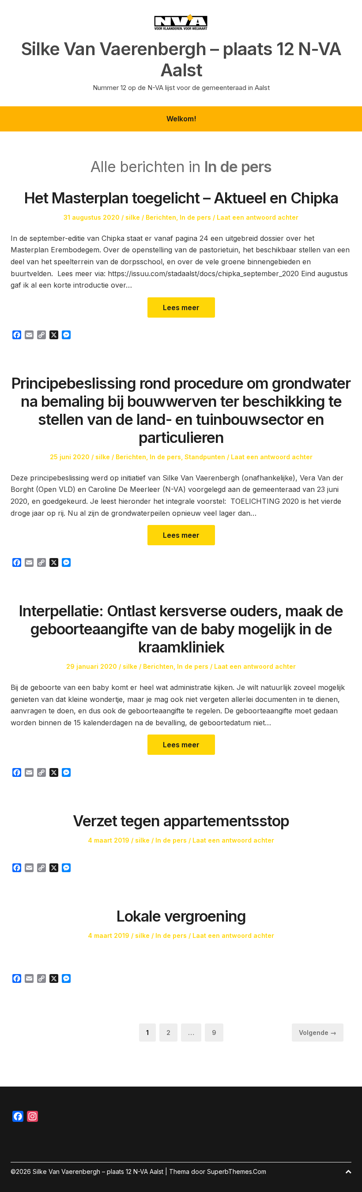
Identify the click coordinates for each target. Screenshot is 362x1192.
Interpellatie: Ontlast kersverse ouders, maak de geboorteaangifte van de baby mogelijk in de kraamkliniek (181, 629)
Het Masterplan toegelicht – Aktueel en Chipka (181, 198)
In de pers (195, 217)
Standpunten (205, 457)
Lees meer (181, 307)
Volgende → (317, 1032)
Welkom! (181, 118)
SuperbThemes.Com (236, 1171)
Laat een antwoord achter (257, 217)
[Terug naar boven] (348, 1171)
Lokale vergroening (181, 916)
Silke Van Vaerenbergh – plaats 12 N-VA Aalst (181, 59)
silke (132, 217)
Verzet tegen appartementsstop (181, 821)
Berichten (161, 217)
